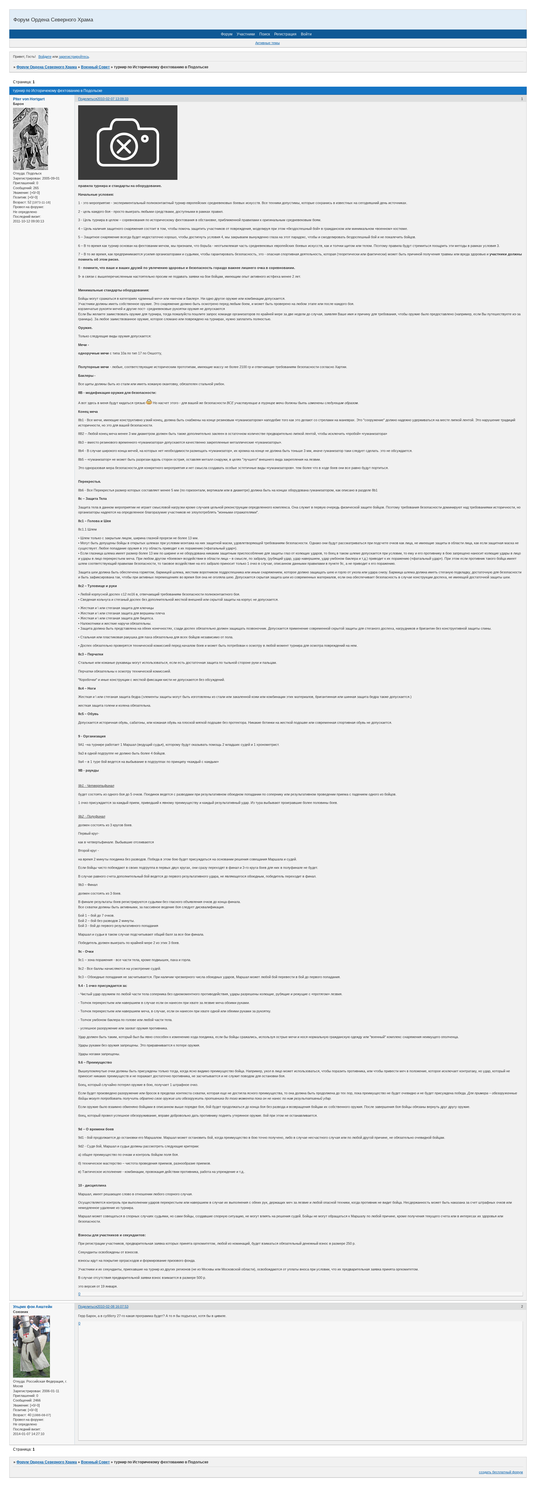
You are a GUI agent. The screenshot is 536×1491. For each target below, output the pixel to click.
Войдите (44, 56)
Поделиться (87, 99)
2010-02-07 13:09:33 (112, 99)
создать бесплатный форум (501, 1472)
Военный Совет (95, 67)
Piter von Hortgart (29, 99)
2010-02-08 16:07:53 (112, 1306)
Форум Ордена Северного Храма (46, 67)
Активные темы (267, 43)
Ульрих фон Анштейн (32, 1307)
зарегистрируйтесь (74, 56)
